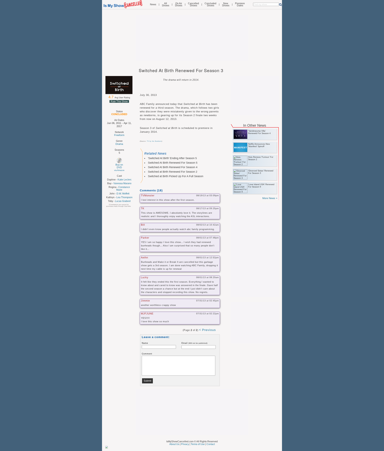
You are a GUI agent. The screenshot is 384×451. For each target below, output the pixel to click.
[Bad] (112, 105)
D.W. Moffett (123, 193)
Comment (147, 353)
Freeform (119, 135)
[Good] (122, 105)
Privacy (185, 444)
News (153, 4)
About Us (174, 444)
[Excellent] (126, 105)
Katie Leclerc (125, 179)
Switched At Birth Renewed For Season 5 (172, 162)
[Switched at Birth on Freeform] (119, 85)
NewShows (225, 4)
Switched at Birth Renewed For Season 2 (172, 171)
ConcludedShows (210, 4)
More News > (269, 198)
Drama (119, 143)
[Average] (119, 105)
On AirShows (178, 4)
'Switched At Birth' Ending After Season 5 (172, 158)
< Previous (207, 330)
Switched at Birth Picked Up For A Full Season (175, 176)
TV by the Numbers (154, 141)
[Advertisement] (192, 38)
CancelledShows (193, 4)
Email (195, 343)
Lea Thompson (124, 197)
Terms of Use (198, 444)
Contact (211, 444)
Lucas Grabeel (123, 201)
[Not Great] (115, 105)
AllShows (165, 4)
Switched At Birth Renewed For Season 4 (172, 167)
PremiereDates (240, 4)
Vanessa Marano (122, 183)
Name (145, 343)
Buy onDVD (119, 167)
